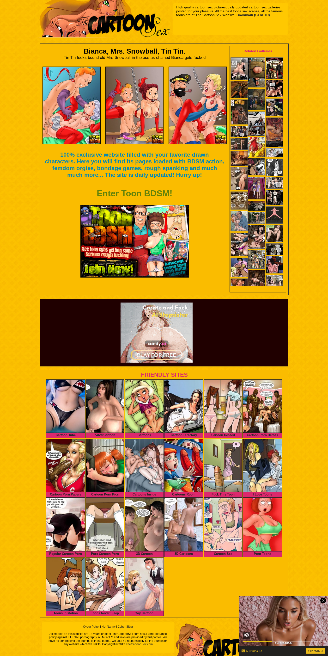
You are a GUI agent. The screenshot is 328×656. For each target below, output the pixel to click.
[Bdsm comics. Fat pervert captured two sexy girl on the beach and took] (239, 221)
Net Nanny (108, 626)
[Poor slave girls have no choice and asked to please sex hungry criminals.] (274, 198)
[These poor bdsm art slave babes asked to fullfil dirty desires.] (256, 260)
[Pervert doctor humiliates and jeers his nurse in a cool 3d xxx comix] (256, 188)
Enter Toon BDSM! (134, 193)
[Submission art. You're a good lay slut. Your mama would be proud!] (256, 237)
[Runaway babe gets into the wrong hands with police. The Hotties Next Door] (274, 183)
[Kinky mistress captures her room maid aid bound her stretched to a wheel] (239, 112)
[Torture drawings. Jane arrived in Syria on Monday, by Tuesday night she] (274, 133)
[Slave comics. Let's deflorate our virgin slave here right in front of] (256, 124)
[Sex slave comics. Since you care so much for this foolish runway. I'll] (256, 283)
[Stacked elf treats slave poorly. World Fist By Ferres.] (239, 179)
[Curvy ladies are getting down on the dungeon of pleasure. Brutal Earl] (256, 100)
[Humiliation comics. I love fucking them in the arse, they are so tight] (239, 159)
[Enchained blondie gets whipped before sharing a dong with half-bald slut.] (274, 284)
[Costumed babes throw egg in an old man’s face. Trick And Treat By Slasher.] (256, 206)
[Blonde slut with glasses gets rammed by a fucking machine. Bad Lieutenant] (274, 215)
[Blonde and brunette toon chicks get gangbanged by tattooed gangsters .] (274, 89)
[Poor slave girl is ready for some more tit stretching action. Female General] (239, 144)
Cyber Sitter (125, 626)
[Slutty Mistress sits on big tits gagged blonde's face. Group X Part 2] (239, 69)
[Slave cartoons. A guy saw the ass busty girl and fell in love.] (256, 147)
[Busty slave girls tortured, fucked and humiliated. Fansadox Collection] (239, 268)
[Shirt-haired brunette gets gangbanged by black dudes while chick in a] (274, 265)
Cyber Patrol (91, 626)
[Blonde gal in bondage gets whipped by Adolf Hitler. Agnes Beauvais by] (274, 168)
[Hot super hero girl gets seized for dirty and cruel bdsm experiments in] (274, 68)
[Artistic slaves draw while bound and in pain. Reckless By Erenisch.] (274, 153)
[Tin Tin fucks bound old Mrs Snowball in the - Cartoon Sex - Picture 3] (198, 105)
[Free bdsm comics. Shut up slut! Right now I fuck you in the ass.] (256, 72)
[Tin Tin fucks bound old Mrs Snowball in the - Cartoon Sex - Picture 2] (134, 105)
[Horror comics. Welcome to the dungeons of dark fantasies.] (239, 90)
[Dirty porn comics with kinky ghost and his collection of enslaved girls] (274, 234)
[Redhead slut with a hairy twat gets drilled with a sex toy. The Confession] (274, 249)
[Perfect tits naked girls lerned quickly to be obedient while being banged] (239, 201)
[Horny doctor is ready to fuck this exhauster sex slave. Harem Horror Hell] (256, 167)
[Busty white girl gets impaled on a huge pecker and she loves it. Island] (256, 218)
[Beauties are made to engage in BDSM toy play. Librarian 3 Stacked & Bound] (239, 245)
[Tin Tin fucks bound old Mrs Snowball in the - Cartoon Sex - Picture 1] (72, 105)
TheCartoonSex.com (139, 644)
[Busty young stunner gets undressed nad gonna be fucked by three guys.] (239, 132)
